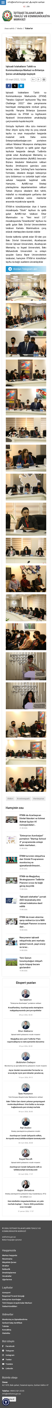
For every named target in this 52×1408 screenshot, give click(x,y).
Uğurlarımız (7, 1279)
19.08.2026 (23, 889)
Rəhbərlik (6, 1269)
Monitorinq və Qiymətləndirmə (14, 1319)
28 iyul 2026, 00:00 (25, 1015)
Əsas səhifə (9, 28)
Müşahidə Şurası (9, 1262)
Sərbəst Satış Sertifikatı (12, 1323)
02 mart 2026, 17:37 (25, 1174)
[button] (6, 1402)
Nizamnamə (7, 1259)
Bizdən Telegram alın (25, 268)
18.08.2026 (23, 930)
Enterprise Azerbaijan (11, 1299)
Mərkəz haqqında (9, 1255)
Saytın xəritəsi (38, 2)
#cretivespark (23, 798)
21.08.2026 (23, 828)
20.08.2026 (23, 869)
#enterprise (38, 798)
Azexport (6, 1292)
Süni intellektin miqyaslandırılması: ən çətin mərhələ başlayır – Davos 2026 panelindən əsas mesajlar (26, 1204)
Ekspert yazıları (26, 982)
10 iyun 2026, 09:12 (26, 1077)
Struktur (5, 1266)
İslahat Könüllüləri (9, 1306)
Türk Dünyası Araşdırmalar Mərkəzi (17, 1303)
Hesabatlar (7, 1276)
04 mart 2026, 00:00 (25, 1143)
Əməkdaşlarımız (9, 1273)
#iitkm (10, 798)
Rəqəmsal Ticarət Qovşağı (13, 1296)
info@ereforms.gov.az (18, 2)
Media (19, 28)
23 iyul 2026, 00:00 (25, 1046)
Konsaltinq (6, 1330)
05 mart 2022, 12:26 (16, 79)
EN (28, 7)
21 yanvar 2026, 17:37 (26, 1211)
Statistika (6, 1333)
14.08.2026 (23, 950)
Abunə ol (10, 1399)
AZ (24, 7)
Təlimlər (5, 1326)
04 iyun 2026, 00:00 (26, 1112)
